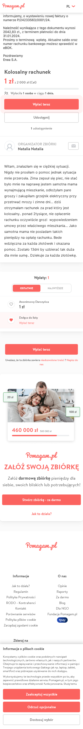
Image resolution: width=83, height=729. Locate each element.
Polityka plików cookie (21, 620)
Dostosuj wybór (41, 719)
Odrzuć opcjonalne (41, 707)
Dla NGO (62, 608)
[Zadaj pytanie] (73, 146)
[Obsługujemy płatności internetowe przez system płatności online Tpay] (62, 620)
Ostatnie (26, 288)
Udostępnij (41, 117)
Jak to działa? (41, 513)
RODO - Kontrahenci (21, 603)
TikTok (61, 556)
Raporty (62, 592)
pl (68, 6)
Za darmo (62, 597)
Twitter (21, 556)
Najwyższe (55, 288)
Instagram (35, 556)
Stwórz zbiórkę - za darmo (41, 499)
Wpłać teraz (41, 104)
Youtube (75, 556)
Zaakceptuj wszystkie (41, 694)
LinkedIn (48, 556)
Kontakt (20, 608)
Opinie (62, 586)
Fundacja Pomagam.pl (62, 614)
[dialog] (41, 686)
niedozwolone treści (52, 360)
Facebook (8, 556)
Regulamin (21, 592)
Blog (62, 603)
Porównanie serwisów (21, 614)
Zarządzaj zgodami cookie (21, 625)
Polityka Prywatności (20, 597)
